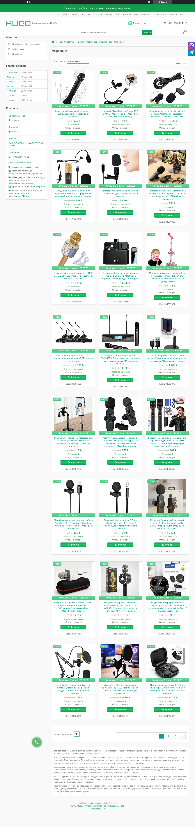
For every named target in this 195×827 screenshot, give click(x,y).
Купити (75, 133)
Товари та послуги (65, 42)
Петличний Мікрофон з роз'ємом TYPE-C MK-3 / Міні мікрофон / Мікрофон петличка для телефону (120, 114)
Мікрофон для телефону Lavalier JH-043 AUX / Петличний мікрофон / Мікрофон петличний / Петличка (167, 114)
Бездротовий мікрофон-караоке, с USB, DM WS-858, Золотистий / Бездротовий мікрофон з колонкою (73, 276)
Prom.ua (112, 803)
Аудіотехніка (105, 42)
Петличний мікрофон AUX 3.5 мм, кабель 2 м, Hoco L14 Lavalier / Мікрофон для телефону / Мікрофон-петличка (120, 524)
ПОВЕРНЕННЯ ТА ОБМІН (126, 15)
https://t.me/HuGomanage (21, 183)
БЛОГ (182, 15)
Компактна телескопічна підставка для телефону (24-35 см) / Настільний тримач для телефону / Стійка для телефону (73, 442)
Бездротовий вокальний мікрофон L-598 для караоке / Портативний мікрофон (73, 114)
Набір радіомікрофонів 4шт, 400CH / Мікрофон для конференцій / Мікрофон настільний (73, 358)
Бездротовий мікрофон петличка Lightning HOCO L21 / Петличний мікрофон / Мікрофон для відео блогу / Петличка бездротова (167, 606)
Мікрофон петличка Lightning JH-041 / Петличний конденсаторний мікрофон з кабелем (120, 193)
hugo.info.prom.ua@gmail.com (24, 167)
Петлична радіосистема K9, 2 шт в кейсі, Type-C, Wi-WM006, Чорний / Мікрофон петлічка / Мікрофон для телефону (167, 689)
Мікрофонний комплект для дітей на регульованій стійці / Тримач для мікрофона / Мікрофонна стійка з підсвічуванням (167, 277)
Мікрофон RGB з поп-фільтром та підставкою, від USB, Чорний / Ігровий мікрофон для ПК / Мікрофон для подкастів (120, 689)
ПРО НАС (86, 15)
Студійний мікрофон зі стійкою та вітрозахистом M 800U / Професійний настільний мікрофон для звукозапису (73, 193)
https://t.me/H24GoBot (19, 196)
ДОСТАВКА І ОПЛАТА (103, 15)
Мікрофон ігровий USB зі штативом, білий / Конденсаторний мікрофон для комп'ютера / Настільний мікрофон (167, 358)
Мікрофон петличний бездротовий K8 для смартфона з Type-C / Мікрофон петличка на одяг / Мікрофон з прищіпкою (167, 194)
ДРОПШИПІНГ (160, 15)
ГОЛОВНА (55, 15)
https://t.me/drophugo (35, 186)
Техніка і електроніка (87, 42)
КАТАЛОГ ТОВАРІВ (71, 15)
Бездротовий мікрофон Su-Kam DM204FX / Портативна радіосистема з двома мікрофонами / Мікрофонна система (120, 359)
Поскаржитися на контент (88, 806)
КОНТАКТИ (146, 15)
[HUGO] (18, 23)
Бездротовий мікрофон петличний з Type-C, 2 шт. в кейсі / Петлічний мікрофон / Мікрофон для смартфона (120, 276)
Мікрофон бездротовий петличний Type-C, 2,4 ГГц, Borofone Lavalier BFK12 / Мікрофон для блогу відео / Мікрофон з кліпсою (167, 524)
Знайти (147, 32)
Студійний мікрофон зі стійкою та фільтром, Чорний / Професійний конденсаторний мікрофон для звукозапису (73, 689)
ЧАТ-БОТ (173, 15)
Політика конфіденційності (112, 806)
